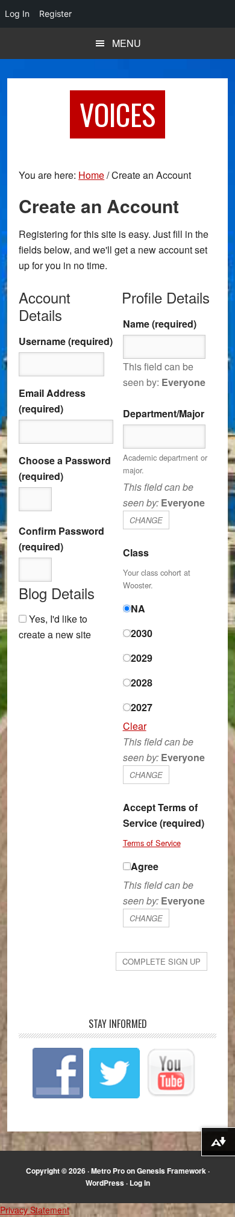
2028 (141, 682)
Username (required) (66, 341)
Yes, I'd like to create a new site (55, 626)
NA (138, 608)
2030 (141, 633)
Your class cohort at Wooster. (156, 579)
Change (146, 520)
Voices (117, 114)
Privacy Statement (34, 1210)
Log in (140, 1182)
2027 (141, 707)
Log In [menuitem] (17, 13)
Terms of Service (152, 842)
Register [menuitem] (55, 13)
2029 (141, 658)
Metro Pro (108, 1170)
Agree (144, 866)
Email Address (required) (52, 401)
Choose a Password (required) (65, 468)
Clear (134, 726)
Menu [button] (126, 43)
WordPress (105, 1182)
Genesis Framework (171, 1170)
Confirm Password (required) (61, 538)
